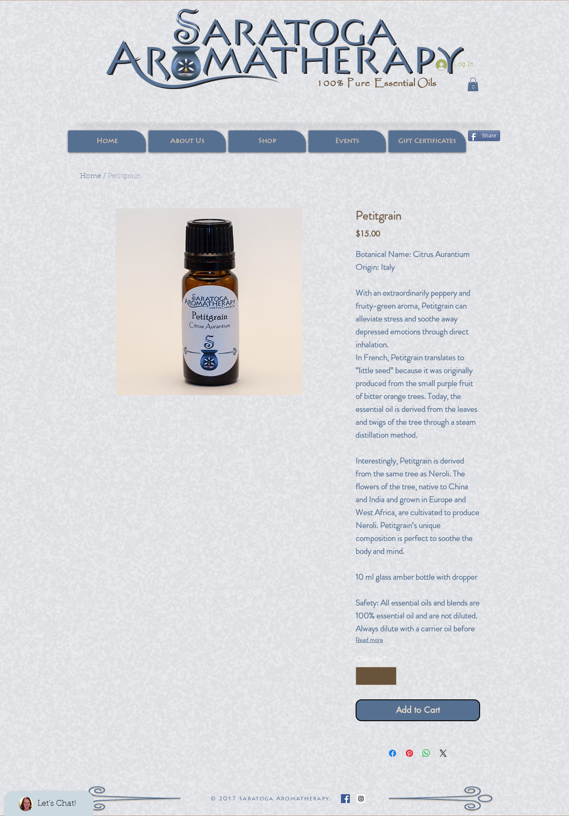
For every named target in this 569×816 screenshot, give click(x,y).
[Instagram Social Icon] (361, 798)
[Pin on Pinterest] (409, 753)
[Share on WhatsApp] (426, 753)
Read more (369, 639)
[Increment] (389, 676)
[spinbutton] (376, 676)
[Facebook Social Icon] (345, 798)
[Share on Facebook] (392, 753)
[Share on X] (443, 753)
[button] (473, 84)
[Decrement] (363, 676)
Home (90, 176)
